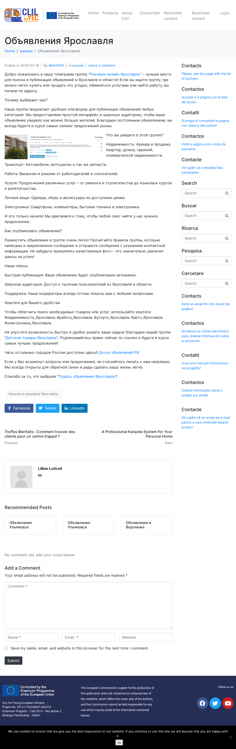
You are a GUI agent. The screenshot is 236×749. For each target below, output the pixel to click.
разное (77, 65)
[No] (230, 737)
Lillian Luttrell (50, 468)
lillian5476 (56, 65)
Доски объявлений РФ (119, 352)
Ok (119, 742)
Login (225, 13)
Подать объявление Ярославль (87, 376)
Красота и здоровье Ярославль (33, 394)
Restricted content (173, 16)
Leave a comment (101, 65)
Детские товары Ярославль (31, 337)
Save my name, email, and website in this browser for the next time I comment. (80, 648)
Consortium (150, 13)
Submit (13, 660)
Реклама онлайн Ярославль (115, 74)
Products (110, 13)
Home (93, 13)
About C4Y (127, 16)
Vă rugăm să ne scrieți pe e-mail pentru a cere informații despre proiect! (206, 422)
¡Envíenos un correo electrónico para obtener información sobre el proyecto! (205, 336)
